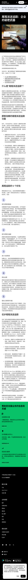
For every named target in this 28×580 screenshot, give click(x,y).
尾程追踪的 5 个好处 (10, 80)
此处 (23, 570)
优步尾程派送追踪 (9, 82)
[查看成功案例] (3, 448)
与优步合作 (12, 399)
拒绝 (18, 576)
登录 (21, 383)
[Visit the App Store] (17, 560)
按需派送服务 (16, 390)
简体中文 (6, 551)
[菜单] (26, 2)
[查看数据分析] (3, 431)
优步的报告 (17, 98)
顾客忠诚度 (18, 242)
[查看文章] (3, 414)
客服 (9, 9)
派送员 (5, 102)
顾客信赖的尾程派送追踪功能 (12, 78)
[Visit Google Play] (7, 560)
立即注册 (14, 389)
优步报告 (4, 219)
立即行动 (21, 2)
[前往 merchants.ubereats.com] (5, 2)
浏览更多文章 (6, 417)
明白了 (23, 576)
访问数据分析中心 (7, 434)
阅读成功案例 (6, 452)
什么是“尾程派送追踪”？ (11, 77)
